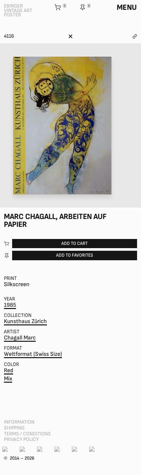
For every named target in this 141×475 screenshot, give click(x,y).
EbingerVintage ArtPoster (18, 10)
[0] (58, 8)
